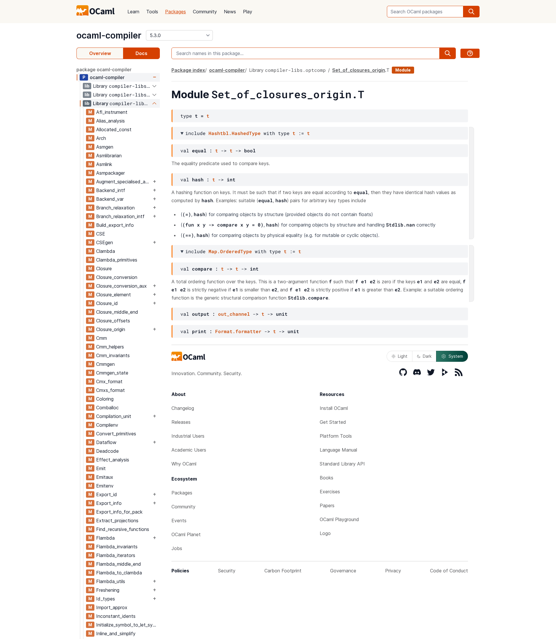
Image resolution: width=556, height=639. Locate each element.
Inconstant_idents (116, 616)
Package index (188, 70)
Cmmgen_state (112, 373)
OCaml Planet (186, 534)
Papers (327, 505)
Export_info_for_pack (119, 512)
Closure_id (107, 303)
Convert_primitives (116, 434)
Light (402, 356)
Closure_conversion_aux (121, 286)
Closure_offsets (113, 321)
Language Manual (338, 450)
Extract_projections (117, 520)
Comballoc (107, 407)
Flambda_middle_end (118, 564)
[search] (471, 11)
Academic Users (188, 450)
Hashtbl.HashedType (235, 133)
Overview (100, 53)
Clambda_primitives (116, 260)
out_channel (234, 314)
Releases (181, 422)
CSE (100, 234)
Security (226, 571)
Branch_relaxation (115, 208)
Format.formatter (238, 331)
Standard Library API (342, 464)
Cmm (101, 338)
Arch (101, 138)
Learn (133, 11)
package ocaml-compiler (103, 69)
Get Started (333, 422)
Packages (175, 11)
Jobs (176, 548)
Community (205, 11)
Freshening (107, 590)
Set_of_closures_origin (358, 70)
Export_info (109, 503)
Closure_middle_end (117, 312)
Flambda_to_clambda (119, 573)
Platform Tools (336, 436)
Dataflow (106, 442)
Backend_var (110, 199)
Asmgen (104, 147)
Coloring (105, 399)
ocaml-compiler (108, 35)
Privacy (393, 571)
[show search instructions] (470, 53)
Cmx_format (109, 381)
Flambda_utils (110, 581)
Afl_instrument (111, 112)
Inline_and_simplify (116, 633)
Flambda (105, 538)
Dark (427, 356)
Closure (104, 268)
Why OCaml (183, 464)
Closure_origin (110, 329)
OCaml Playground (339, 519)
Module (403, 69)
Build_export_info (115, 225)
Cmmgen (105, 364)
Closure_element (113, 294)
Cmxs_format (110, 390)
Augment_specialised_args (123, 182)
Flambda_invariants (117, 546)
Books (326, 478)
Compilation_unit (113, 416)
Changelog (182, 408)
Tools (152, 11)
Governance (343, 571)
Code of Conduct (449, 571)
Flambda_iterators (115, 555)
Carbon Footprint (282, 571)
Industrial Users (187, 436)
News (230, 11)
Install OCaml (334, 408)
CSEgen (104, 242)
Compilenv (107, 425)
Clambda (105, 251)
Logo (325, 533)
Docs (141, 53)
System (456, 356)
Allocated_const (113, 129)
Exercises (330, 491)
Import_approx (111, 607)
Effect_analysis (112, 460)
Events (178, 520)
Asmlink (104, 164)
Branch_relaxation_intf (120, 216)
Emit (101, 468)
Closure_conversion (116, 277)
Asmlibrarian (109, 155)
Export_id (106, 494)
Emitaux (104, 477)
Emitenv (105, 486)
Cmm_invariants (113, 355)
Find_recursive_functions (122, 529)
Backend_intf (110, 190)
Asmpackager (110, 173)
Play (247, 11)
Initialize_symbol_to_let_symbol (128, 625)
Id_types (105, 599)
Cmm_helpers (110, 347)
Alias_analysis (110, 121)
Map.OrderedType (230, 251)
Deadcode (107, 451)
